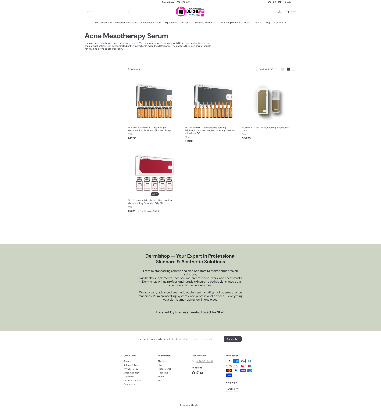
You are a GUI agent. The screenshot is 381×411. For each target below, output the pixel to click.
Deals (247, 22)
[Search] (128, 11)
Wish (160, 380)
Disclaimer (129, 376)
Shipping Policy (131, 372)
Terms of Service (132, 380)
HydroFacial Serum (151, 22)
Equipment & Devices (177, 22)
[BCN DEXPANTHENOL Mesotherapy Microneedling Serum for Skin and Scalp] (155, 108)
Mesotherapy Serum (126, 22)
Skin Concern (102, 22)
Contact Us (280, 22)
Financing (163, 372)
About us (162, 361)
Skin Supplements (231, 22)
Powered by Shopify (189, 405)
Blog (268, 22)
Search (127, 361)
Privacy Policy (131, 368)
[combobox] (108, 11)
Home (161, 376)
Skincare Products (205, 22)
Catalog (258, 22)
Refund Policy (131, 365)
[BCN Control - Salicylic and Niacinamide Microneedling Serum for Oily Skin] (155, 181)
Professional (164, 368)
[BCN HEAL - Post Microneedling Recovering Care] (269, 108)
